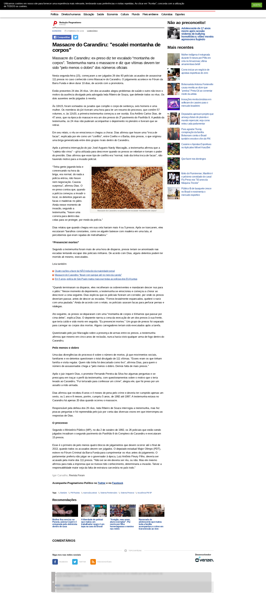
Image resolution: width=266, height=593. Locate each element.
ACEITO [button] (256, 5)
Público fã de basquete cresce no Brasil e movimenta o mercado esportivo (196, 191)
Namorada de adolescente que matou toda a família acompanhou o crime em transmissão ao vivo (151, 524)
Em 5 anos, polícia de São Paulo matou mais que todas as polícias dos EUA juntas (96, 279)
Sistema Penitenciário (108, 493)
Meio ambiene (150, 14)
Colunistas (166, 14)
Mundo (136, 14)
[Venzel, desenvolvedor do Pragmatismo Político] (204, 559)
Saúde (100, 14)
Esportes (180, 14)
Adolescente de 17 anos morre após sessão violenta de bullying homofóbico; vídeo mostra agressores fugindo (197, 34)
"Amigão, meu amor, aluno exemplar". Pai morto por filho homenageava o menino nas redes (122, 524)
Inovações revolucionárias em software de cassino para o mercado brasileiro (196, 102)
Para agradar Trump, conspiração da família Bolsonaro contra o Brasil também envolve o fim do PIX (196, 134)
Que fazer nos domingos (193, 159)
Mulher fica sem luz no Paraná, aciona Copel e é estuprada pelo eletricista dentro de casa (64, 523)
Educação (89, 14)
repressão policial (90, 493)
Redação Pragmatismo (70, 22)
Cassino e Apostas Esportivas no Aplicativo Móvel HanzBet (196, 146)
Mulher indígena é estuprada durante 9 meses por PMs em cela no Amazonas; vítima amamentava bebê (196, 59)
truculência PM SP (145, 493)
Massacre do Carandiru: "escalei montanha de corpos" (106, 47)
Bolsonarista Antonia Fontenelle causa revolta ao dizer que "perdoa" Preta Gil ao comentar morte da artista (197, 89)
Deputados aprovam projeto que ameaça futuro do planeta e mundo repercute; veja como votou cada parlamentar (197, 119)
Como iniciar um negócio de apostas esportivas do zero (195, 71)
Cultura (125, 14)
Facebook (117, 483)
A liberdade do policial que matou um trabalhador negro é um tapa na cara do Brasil (92, 523)
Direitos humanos (71, 14)
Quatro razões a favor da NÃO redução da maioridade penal (85, 271)
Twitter (101, 483)
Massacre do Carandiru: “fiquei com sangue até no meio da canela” (88, 275)
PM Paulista (75, 493)
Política (54, 14)
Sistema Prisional (127, 493)
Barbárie (57, 31)
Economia (112, 14)
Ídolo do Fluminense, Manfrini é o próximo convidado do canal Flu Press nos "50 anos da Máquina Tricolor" (197, 178)
